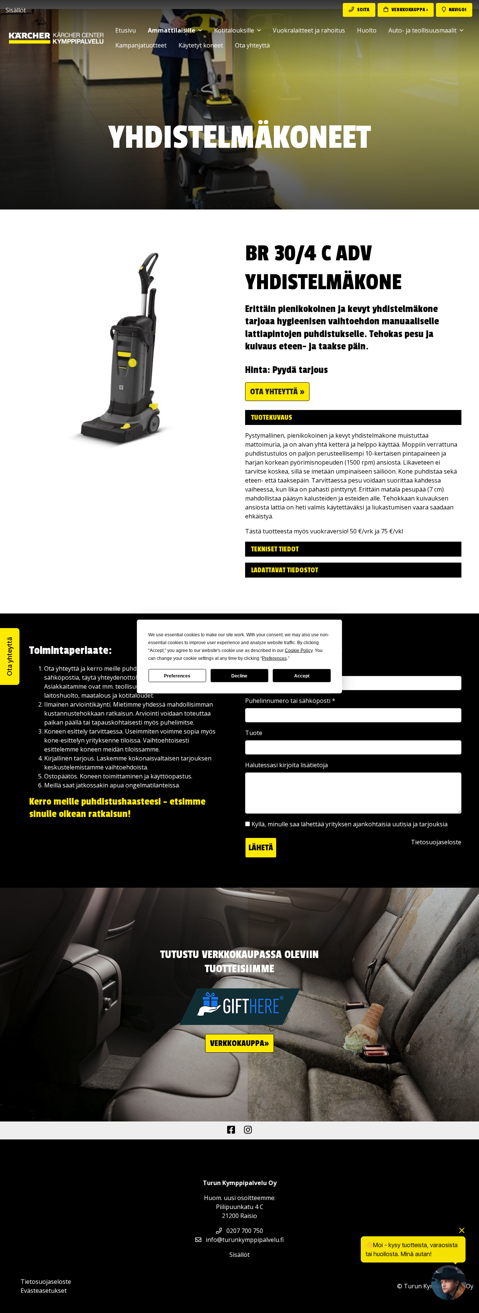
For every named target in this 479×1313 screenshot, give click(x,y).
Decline (239, 675)
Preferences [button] (274, 658)
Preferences (177, 675)
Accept (301, 675)
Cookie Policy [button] (298, 650)
